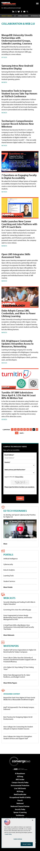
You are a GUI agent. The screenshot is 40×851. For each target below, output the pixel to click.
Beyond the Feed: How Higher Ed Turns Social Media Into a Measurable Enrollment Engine (19, 699)
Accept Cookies (27, 844)
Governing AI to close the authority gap (17, 610)
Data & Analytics (9, 570)
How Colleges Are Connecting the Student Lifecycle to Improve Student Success (18, 728)
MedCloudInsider (20, 794)
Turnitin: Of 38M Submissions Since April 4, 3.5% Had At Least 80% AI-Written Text (18, 395)
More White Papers (10, 683)
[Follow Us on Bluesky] (19, 12)
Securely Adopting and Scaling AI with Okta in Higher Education (19, 603)
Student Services (9, 581)
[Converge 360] (20, 761)
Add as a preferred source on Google (12, 8)
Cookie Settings (18, 839)
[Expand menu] (37, 4)
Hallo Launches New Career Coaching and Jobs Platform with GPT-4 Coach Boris (19, 224)
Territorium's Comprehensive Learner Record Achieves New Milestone (17, 123)
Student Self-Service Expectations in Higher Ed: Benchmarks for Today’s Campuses (19, 651)
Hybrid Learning (23, 16)
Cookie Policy (8, 834)
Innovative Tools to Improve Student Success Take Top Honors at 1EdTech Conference (19, 93)
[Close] (33, 820)
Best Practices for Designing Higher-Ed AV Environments (17, 718)
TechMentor (20, 815)
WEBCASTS (9, 598)
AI (15, 16)
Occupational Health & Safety (20, 797)
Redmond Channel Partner (20, 806)
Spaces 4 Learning (20, 812)
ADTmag (20, 776)
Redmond (20, 803)
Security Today (20, 809)
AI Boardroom (20, 773)
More (5, 544)
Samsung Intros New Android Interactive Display (17, 67)
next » (22, 433)
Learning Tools (8, 576)
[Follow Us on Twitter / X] (16, 11)
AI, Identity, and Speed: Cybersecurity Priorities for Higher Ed (19, 516)
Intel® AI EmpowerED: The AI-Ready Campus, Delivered (18, 708)
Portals (8, 554)
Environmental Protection (20, 785)
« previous (6, 429)
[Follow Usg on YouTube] (24, 12)
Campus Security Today (20, 782)
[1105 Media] (20, 769)
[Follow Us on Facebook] (21, 12)
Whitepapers (11, 645)
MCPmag (20, 791)
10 (17, 433)
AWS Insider (20, 779)
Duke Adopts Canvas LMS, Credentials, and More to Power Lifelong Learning (18, 313)
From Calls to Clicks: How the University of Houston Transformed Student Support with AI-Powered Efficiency (19, 660)
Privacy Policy (19, 477)
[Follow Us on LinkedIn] (13, 11)
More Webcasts (8, 635)
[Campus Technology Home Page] (8, 4)
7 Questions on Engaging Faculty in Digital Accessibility (19, 176)
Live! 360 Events (20, 788)
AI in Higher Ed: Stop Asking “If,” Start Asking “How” (18, 668)
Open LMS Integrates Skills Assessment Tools (15, 255)
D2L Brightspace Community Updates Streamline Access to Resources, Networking (17, 343)
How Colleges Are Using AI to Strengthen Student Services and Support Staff (17, 737)
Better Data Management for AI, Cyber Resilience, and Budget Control (16, 676)
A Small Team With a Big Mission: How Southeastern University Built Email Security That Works (18, 627)
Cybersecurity (8, 564)
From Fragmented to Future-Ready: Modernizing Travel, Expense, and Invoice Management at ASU (17, 617)
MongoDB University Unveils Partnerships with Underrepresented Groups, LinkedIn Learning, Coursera (16, 39)
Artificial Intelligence (10, 559)
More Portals (8, 587)
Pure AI (20, 800)
